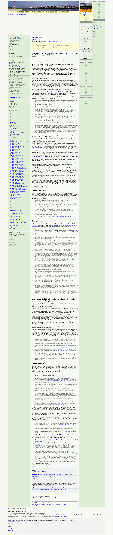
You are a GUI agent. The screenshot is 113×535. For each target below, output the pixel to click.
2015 (11, 119)
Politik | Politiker (14, 192)
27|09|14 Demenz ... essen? (17, 158)
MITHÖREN (12, 53)
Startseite (33, 50)
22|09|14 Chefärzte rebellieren (17, 161)
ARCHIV (11, 49)
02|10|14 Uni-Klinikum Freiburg (17, 156)
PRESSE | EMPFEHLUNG (15, 55)
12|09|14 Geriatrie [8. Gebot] (17, 162)
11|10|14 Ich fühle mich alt (16, 155)
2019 (11, 113)
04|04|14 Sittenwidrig (15, 182)
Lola (35, 147)
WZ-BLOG (11, 106)
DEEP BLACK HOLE (14, 91)
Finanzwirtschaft (14, 127)
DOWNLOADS (12, 246)
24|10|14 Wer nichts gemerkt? (17, 146)
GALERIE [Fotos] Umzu (14, 97)
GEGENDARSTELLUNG (15, 66)
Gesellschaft (13, 128)
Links (46, 502)
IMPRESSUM (12, 244)
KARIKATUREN (13, 104)
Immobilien (12, 130)
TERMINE (11, 46)
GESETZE (11, 240)
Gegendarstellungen (15, 227)
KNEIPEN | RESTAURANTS (16, 85)
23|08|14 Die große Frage (16, 165)
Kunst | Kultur (13, 135)
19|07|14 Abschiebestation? (17, 171)
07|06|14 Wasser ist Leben (16, 179)
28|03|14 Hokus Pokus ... (16, 185)
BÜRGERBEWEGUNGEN (15, 81)
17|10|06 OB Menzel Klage (16, 212)
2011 (11, 203)
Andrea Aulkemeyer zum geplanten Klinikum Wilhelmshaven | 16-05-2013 (50, 489)
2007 (11, 209)
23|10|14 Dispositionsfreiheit (17, 147)
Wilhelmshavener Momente (15, 99)
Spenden (63, 504)
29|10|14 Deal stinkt (15, 143)
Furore (37, 402)
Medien (12, 138)
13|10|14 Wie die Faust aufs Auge (18, 153)
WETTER (11, 241)
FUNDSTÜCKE (13, 103)
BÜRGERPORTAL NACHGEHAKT (17, 72)
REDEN (11, 230)
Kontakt (42, 502)
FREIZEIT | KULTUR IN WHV (16, 82)
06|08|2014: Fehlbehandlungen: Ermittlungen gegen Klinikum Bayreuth (49, 487)
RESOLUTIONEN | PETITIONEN (17, 71)
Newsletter (40, 505)
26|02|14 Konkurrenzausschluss (18, 189)
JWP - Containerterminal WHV (17, 133)
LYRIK (10, 107)
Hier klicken (34, 496)
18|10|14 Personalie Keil (16, 149)
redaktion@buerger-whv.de (14, 521)
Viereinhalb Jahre (14, 225)
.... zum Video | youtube (61, 516)
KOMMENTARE (37, 50)
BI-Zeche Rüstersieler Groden (16, 78)
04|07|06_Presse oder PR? (16, 218)
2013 (11, 200)
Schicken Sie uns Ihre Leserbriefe (49, 504)
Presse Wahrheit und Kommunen (18, 222)
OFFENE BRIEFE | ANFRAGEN (16, 62)
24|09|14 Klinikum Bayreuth (16, 159)
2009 (11, 206)
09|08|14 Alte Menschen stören (17, 167)
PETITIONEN (12, 74)
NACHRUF (11, 63)
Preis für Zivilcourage (14, 90)
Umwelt (12, 195)
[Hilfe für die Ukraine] (53, 41)
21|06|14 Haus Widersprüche (17, 177)
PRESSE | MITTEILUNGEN (15, 56)
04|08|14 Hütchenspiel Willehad (18, 168)
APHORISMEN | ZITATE (14, 232)
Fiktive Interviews (36, 504)
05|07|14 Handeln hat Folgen (17, 174)
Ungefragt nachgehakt (15, 197)
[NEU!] (17, 84)
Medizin (12, 140)
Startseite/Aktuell (36, 502)
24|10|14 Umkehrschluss (16, 144)
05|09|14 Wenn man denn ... (17, 164)
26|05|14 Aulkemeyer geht (16, 180)
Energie (12, 125)
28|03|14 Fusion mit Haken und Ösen (19, 186)
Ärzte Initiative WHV (14, 80)
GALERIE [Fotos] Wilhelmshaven (17, 96)
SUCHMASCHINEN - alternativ (16, 44)
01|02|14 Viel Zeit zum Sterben (17, 191)
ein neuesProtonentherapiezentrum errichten (55, 380)
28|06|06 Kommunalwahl (16, 215)
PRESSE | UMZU (13, 58)
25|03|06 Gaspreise (14, 224)
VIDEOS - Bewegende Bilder (16, 52)
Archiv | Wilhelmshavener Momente (16, 528)
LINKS (10, 47)
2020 (11, 112)
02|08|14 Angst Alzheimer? (16, 170)
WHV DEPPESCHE (14, 65)
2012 (11, 201)
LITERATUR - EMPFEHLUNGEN (17, 234)
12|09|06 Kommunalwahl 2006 (17, 213)
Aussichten (12, 122)
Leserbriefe (35, 505)
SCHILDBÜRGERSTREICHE (16, 93)
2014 (11, 121)
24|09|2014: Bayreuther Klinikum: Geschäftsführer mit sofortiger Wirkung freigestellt (52, 474)
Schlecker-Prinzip (59, 404)
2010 (11, 204)
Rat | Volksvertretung (15, 194)
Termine (50, 502)
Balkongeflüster (13, 124)
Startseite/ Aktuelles (14, 37)
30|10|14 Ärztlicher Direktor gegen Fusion (20, 141)
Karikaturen (62, 502)
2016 (11, 118)
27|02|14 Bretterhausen (16, 188)
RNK (10, 88)
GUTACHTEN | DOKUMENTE (16, 69)
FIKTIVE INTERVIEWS (14, 101)
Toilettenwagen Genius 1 (16, 216)
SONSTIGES (12, 243)
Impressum (55, 502)
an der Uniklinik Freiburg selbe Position (61, 216)
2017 (11, 116)
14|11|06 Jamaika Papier (16, 210)
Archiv (58, 504)
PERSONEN (12, 228)
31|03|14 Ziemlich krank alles (17, 183)
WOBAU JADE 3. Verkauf (16, 219)
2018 (11, 115)
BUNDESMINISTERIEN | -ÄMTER (17, 68)
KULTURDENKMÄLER (14, 87)
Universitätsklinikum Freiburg (39, 471)
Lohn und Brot (13, 137)
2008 (11, 207)
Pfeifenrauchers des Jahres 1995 (61, 350)
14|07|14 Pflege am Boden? (17, 173)
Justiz (11, 131)
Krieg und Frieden (14, 134)
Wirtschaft (12, 198)
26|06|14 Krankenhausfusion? (17, 176)
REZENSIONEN (13, 235)
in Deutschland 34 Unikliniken (57, 91)
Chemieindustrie (14, 221)
